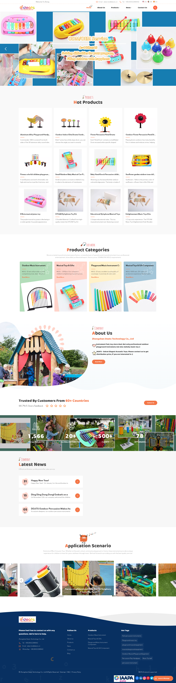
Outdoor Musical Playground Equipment (135, 654)
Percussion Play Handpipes (131, 658)
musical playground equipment (132, 649)
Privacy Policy (76, 672)
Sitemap (62, 672)
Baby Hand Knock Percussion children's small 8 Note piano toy (106, 174)
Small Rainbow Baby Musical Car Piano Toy (70, 174)
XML (68, 672)
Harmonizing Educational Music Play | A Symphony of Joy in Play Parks (88, 590)
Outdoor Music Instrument (34, 265)
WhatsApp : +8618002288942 (32, 649)
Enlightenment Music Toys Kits (138, 214)
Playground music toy (129, 640)
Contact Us (150, 403)
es (156, 2)
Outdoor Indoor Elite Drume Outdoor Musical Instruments (70, 135)
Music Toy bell (147, 658)
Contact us (142, 7)
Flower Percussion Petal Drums (103, 135)
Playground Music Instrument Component (105, 265)
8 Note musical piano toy (30, 214)
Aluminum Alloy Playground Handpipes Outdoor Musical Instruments (35, 135)
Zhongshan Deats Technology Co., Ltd (113, 339)
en (146, 2)
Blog (68, 653)
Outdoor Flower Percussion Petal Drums (141, 135)
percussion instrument (129, 663)
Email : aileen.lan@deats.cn (31, 646)
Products (115, 7)
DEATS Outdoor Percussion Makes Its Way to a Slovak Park (50, 508)
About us (101, 7)
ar (151, 2)
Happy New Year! (40, 480)
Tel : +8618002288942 (30, 643)
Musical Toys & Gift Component (140, 265)
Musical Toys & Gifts (65, 265)
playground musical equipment (132, 645)
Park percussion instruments (131, 636)
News (128, 7)
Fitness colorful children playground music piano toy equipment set (35, 174)
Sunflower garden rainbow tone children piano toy (141, 174)
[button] (83, 82)
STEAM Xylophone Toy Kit (66, 214)
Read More (25, 277)
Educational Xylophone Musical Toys (105, 214)
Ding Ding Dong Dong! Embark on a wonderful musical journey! (49, 494)
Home (88, 7)
